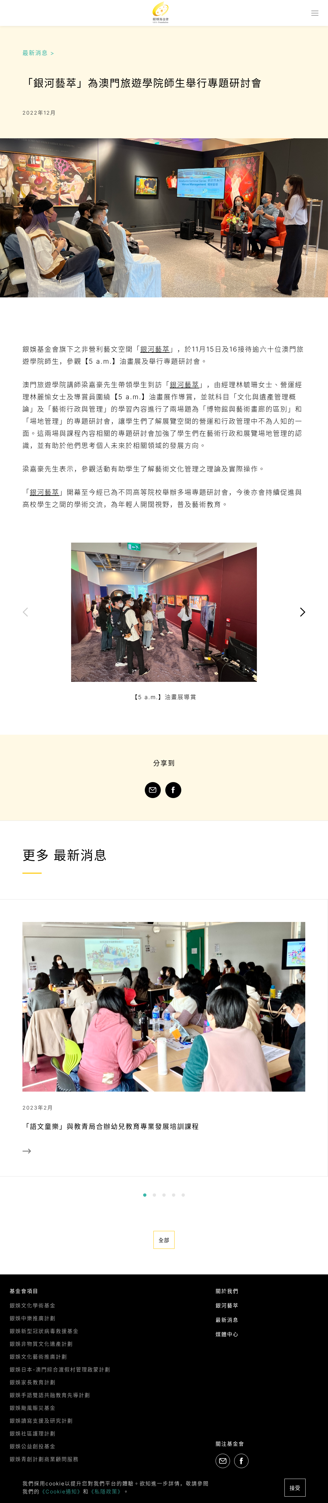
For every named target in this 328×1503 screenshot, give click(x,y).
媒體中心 (227, 1334)
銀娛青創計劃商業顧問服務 (44, 1459)
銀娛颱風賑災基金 (33, 1408)
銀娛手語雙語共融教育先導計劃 (50, 1395)
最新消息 (227, 1320)
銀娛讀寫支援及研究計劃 (41, 1421)
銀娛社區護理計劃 (33, 1433)
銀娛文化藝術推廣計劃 (38, 1357)
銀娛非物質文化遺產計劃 (41, 1344)
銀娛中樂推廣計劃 (33, 1318)
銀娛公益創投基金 (33, 1446)
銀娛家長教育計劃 (33, 1382)
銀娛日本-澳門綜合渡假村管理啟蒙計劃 (60, 1369)
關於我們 (227, 1291)
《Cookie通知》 (61, 1491)
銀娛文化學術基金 (33, 1305)
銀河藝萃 (155, 349)
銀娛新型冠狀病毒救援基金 (44, 1331)
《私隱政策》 (106, 1491)
